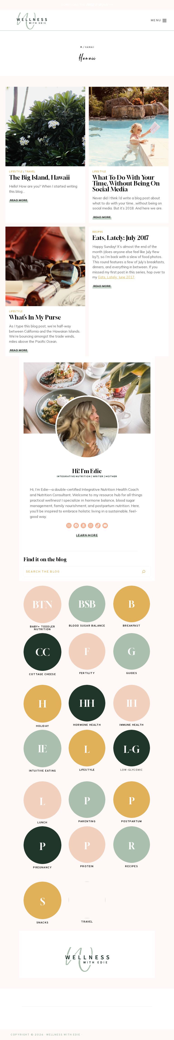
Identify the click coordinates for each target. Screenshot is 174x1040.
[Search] (144, 571)
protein (87, 866)
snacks (42, 923)
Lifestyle (16, 171)
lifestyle (87, 770)
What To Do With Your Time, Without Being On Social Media (126, 183)
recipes (131, 866)
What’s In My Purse (35, 317)
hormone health (87, 725)
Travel (30, 171)
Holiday (42, 726)
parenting (87, 821)
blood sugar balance (87, 626)
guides (131, 673)
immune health (131, 725)
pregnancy (42, 867)
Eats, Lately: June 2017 (116, 277)
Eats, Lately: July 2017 (120, 237)
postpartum (131, 821)
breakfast (131, 626)
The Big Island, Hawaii (39, 177)
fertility (87, 673)
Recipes (97, 231)
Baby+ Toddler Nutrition (42, 628)
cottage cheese (42, 674)
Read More (19, 200)
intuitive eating (42, 771)
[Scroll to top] (163, 1029)
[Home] (81, 47)
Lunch (42, 822)
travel (87, 922)
